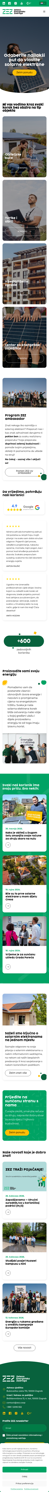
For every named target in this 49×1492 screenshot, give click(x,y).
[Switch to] (43, 3)
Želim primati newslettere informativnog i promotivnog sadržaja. (24, 1436)
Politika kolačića (17, 1489)
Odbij (24, 1476)
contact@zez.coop (16, 1402)
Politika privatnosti (31, 1489)
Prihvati (24, 1469)
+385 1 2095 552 (14, 1407)
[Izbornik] (44, 12)
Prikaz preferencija (24, 1483)
